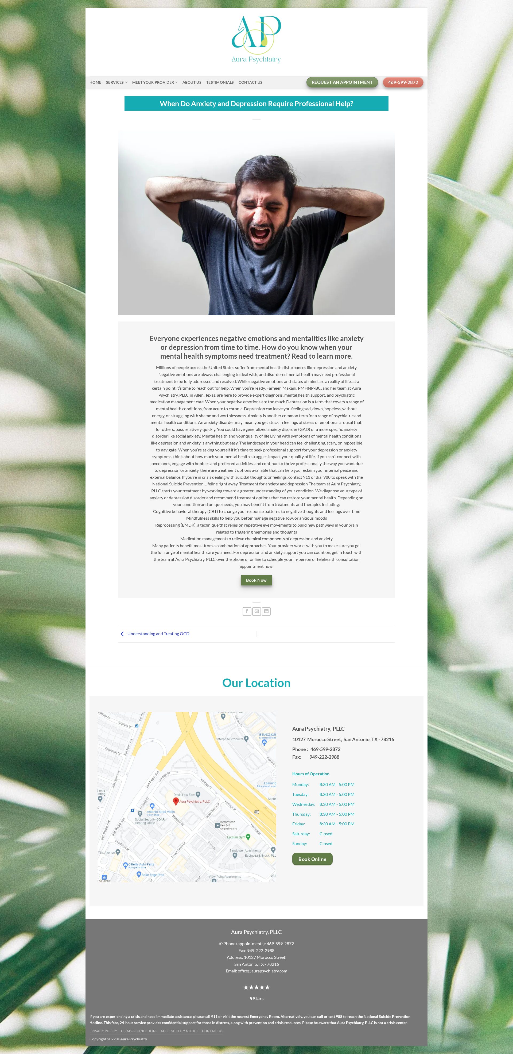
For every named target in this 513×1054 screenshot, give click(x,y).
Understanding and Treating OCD (158, 633)
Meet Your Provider (153, 82)
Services (115, 82)
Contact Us (250, 82)
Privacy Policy (103, 1031)
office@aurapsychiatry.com (262, 970)
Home (95, 82)
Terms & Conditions (139, 1031)
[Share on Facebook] (247, 611)
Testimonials (220, 82)
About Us (191, 82)
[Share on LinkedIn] (266, 611)
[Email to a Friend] (256, 611)
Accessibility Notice (180, 1031)
